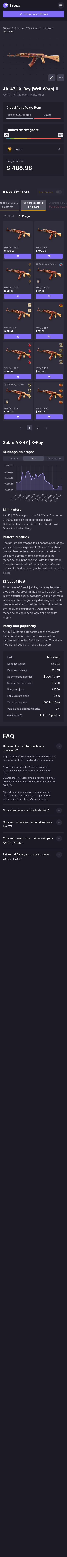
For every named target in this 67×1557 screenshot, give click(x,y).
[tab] (13, 458)
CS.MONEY (8, 28)
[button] (33, 149)
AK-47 (38, 28)
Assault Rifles (25, 28)
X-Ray (48, 28)
